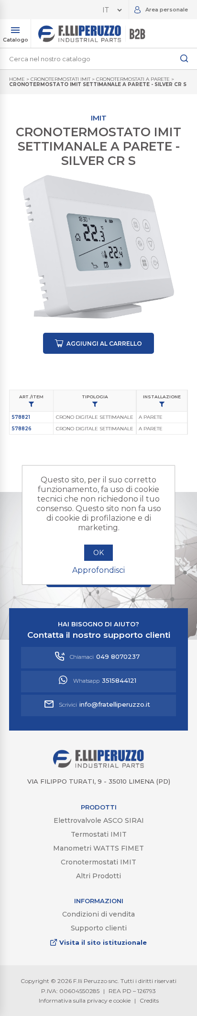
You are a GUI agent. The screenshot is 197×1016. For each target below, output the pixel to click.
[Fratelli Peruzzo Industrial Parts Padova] (98, 765)
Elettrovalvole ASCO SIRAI (99, 820)
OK (98, 552)
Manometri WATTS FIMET (98, 848)
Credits (149, 1000)
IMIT (99, 117)
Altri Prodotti (98, 876)
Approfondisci (98, 570)
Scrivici (104, 704)
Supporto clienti (99, 928)
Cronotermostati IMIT (98, 862)
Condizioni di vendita (98, 914)
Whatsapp (104, 680)
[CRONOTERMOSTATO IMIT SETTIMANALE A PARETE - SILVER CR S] (98, 246)
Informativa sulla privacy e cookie (85, 1000)
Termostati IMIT (99, 834)
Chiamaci (105, 656)
